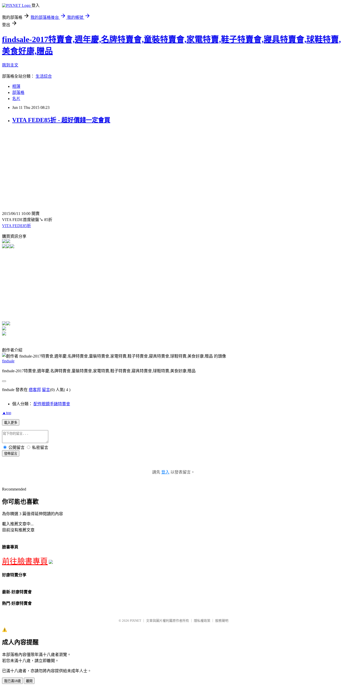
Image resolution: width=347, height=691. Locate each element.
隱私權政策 (202, 620)
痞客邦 (35, 389)
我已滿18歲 (12, 681)
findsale (8, 361)
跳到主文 (10, 65)
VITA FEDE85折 (16, 226)
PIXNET (135, 620)
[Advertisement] (44, 164)
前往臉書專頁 (25, 561)
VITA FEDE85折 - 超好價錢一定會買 (61, 120)
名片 (16, 98)
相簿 (16, 86)
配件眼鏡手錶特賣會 (52, 404)
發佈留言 (10, 454)
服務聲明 (221, 620)
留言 (46, 389)
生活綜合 (44, 76)
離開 (29, 681)
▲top (6, 413)
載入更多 (10, 423)
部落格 (18, 92)
